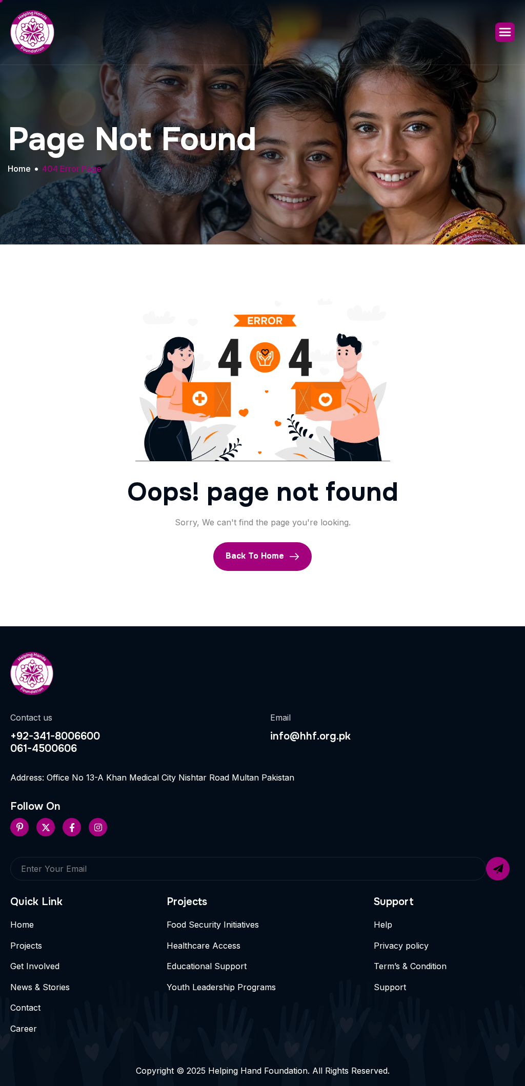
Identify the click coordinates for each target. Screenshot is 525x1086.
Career (23, 1028)
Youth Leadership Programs (221, 987)
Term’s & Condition (410, 966)
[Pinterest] (19, 827)
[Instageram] (98, 827)
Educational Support (207, 966)
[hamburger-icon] (505, 32)
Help (383, 924)
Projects (26, 945)
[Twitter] (45, 827)
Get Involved (34, 966)
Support (390, 987)
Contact (25, 1007)
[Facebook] (72, 827)
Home (22, 924)
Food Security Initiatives (213, 924)
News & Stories (40, 987)
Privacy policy (401, 945)
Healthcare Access (203, 945)
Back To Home (256, 555)
